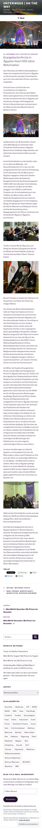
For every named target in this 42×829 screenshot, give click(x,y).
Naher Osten (12, 593)
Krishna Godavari (18, 728)
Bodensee (19, 707)
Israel (33, 720)
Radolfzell (8, 741)
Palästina (14, 737)
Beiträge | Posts (22, 588)
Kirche (7, 724)
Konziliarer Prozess (20, 724)
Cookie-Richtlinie (24, 820)
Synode (19, 745)
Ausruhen (8, 707)
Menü (22, 18)
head (7, 720)
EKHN (8, 591)
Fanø (21, 711)
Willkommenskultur (12, 754)
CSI (27, 707)
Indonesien (23, 720)
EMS (14, 711)
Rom (26, 741)
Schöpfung (9, 745)
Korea (33, 724)
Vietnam (8, 749)
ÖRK (17, 766)
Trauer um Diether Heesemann (15, 651)
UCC (27, 745)
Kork (6, 728)
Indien (13, 720)
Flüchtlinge (30, 711)
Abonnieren (10, 799)
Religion (18, 741)
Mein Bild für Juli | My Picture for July (17, 661)
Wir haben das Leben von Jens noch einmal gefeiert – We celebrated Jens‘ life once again (20, 675)
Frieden (15, 591)
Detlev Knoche (31, 54)
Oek (6, 737)
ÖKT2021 (26, 762)
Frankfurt (8, 715)
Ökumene (8, 766)
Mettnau (31, 728)
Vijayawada (18, 749)
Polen (34, 737)
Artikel (10, 588)
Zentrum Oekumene (28, 593)
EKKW (7, 711)
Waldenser (30, 749)
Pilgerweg (25, 737)
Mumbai (18, 732)
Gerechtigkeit (26, 591)
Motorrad (8, 732)
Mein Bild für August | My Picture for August (20, 656)
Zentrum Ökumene (12, 762)
